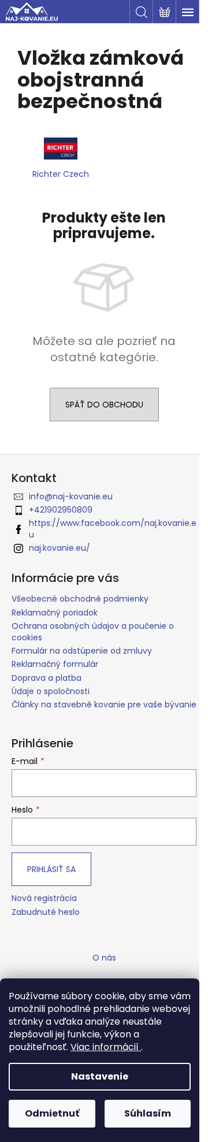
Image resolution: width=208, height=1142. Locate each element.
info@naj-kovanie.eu (71, 496)
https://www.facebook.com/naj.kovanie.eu (112, 528)
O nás (104, 957)
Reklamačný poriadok (55, 612)
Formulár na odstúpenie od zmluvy (82, 651)
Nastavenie (99, 1076)
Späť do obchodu (104, 404)
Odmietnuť (52, 1113)
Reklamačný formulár (55, 664)
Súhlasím (147, 1113)
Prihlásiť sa (51, 869)
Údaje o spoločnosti (51, 691)
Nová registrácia (44, 898)
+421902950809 (60, 510)
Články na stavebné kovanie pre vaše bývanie (104, 704)
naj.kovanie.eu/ (59, 548)
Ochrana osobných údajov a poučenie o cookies (93, 631)
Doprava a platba (46, 678)
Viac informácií (105, 1047)
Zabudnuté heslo (46, 912)
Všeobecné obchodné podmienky (80, 599)
